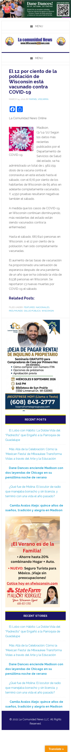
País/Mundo (16, 310)
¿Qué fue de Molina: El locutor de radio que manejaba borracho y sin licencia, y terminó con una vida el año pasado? (33, 491)
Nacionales (42, 307)
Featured (29, 307)
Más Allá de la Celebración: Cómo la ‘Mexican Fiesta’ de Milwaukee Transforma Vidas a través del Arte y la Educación (33, 453)
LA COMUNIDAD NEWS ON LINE (35, 41)
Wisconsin (48, 310)
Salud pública (32, 310)
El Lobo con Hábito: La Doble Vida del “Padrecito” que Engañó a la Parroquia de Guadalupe (32, 435)
